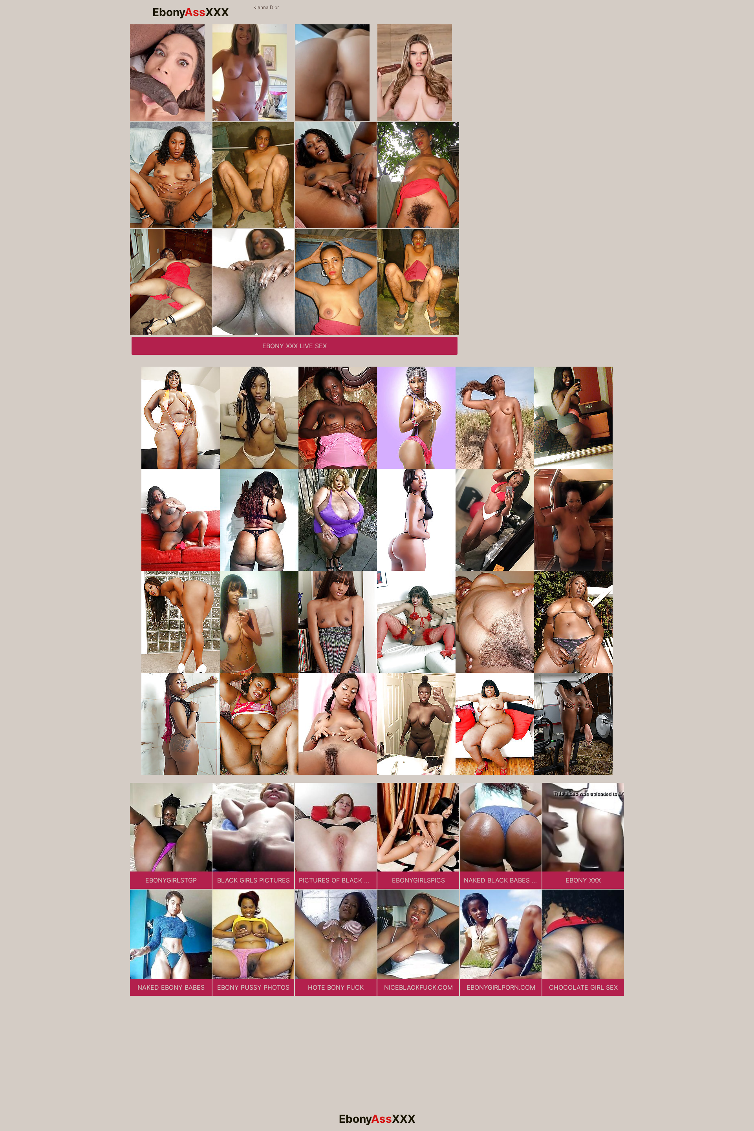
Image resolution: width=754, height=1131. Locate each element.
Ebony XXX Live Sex (294, 346)
